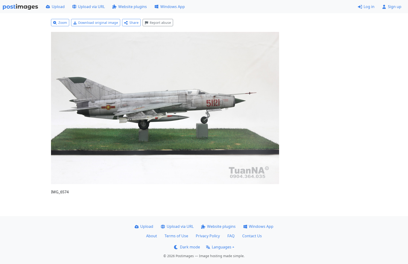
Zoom (62, 22)
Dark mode (190, 247)
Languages (221, 247)
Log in (369, 6)
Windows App (172, 6)
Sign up (394, 6)
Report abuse (160, 22)
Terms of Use (176, 235)
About (151, 235)
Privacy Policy (208, 235)
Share (134, 22)
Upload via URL (91, 6)
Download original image (98, 22)
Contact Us (252, 235)
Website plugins (132, 6)
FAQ (231, 235)
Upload (58, 6)
